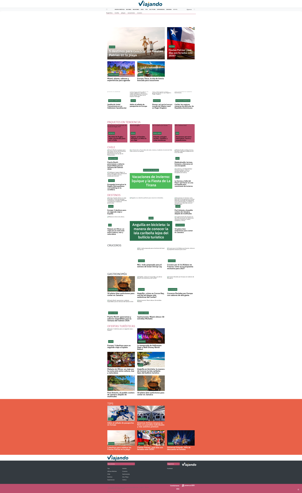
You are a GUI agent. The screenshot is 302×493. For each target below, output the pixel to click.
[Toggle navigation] (106, 9)
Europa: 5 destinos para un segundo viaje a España (116, 212)
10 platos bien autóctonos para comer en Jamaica (184, 230)
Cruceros (169, 9)
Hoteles (124, 468)
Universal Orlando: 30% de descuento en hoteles (178, 448)
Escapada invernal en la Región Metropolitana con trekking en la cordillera (116, 187)
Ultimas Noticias (112, 471)
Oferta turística (119, 9)
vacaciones (131, 13)
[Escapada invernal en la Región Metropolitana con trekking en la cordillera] (117, 177)
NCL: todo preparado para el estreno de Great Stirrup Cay (149, 265)
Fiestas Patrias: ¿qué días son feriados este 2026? (181, 53)
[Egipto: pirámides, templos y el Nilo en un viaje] (140, 129)
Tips (146, 9)
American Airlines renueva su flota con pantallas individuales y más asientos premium (150, 425)
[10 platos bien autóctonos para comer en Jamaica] (185, 221)
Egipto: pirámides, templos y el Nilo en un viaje (138, 138)
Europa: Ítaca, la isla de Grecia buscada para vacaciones (150, 79)
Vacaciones (136, 9)
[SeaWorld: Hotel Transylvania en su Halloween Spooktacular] (117, 97)
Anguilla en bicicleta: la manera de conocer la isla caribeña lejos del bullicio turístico (151, 230)
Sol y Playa (152, 9)
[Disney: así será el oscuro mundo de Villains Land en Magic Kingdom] (162, 97)
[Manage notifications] (298, 489)
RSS (177, 489)
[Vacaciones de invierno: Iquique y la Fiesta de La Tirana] (151, 161)
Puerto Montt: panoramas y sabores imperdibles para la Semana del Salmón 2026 (115, 165)
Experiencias (161, 9)
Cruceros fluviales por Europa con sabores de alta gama (180, 294)
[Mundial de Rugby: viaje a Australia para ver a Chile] (117, 129)
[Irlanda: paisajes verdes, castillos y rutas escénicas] (162, 129)
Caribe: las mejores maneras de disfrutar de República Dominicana (184, 106)
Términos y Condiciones (114, 491)
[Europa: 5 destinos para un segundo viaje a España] (117, 202)
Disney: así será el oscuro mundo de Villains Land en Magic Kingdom (162, 106)
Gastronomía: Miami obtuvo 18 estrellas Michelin (150, 318)
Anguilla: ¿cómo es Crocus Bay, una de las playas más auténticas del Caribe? (150, 295)
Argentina (109, 13)
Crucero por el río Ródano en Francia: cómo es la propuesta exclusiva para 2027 (180, 266)
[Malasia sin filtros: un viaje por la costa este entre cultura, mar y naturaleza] (117, 221)
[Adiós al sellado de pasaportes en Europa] (140, 97)
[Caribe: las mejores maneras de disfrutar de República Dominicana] (185, 97)
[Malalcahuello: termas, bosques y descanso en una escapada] (185, 155)
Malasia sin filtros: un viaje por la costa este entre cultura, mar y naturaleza (115, 231)
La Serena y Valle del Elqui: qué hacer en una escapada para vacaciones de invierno (184, 183)
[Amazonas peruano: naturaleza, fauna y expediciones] (185, 129)
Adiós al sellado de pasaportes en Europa (138, 105)
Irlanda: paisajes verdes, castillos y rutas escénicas (160, 138)
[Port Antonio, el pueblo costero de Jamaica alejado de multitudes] (185, 202)
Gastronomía (126, 474)
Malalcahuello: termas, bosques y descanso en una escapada (184, 164)
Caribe (117, 13)
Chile (142, 9)
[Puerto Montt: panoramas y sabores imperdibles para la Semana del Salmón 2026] (117, 155)
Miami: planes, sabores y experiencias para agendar (118, 79)
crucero (139, 13)
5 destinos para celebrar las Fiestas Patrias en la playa (136, 53)
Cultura (124, 480)
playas (123, 13)
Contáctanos (174, 486)
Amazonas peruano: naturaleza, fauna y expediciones (184, 138)
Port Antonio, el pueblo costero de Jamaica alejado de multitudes (184, 212)
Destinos (128, 9)
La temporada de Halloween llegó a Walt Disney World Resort (149, 347)
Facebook (170, 468)
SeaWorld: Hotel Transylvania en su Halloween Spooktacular (117, 106)
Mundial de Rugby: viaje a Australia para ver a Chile (117, 138)
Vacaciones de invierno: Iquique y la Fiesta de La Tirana (151, 180)
